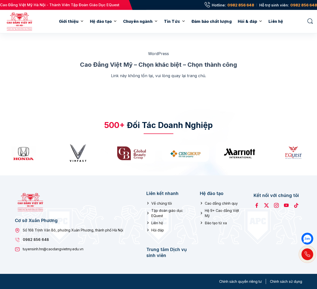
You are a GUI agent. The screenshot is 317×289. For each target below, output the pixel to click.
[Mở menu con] (82, 21)
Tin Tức (172, 21)
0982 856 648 (240, 5)
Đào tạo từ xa (216, 223)
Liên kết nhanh (162, 193)
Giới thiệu (69, 21)
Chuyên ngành (138, 21)
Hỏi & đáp (247, 21)
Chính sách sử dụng (286, 281)
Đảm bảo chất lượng (211, 21)
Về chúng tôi (161, 203)
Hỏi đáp (157, 230)
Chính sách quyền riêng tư (240, 281)
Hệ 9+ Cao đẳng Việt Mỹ (222, 213)
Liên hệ (275, 21)
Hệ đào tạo (101, 21)
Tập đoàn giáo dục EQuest (167, 213)
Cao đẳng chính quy (221, 203)
